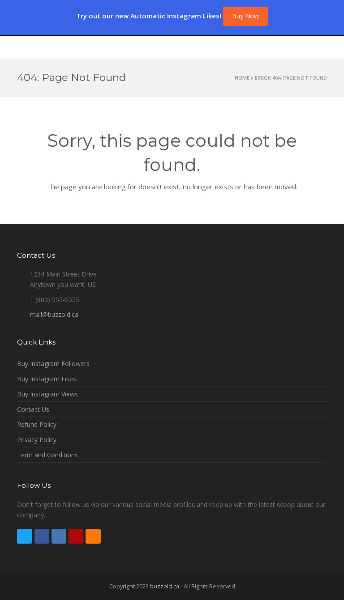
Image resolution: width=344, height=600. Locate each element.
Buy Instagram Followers (53, 363)
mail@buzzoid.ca (54, 314)
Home (242, 77)
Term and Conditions (47, 455)
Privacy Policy (36, 439)
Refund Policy (36, 424)
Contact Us (33, 409)
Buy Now (245, 16)
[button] (322, 47)
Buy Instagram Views (47, 394)
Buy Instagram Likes (46, 378)
